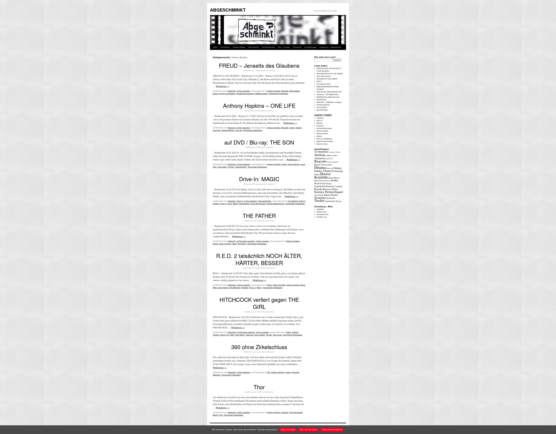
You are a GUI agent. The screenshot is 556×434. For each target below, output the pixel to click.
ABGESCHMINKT (228, 10)
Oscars (323, 183)
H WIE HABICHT (323, 105)
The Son (231, 167)
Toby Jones (277, 335)
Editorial (319, 123)
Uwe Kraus (272, 70)
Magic (235, 203)
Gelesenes (320, 125)
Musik (323, 181)
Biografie (285, 91)
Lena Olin (217, 130)
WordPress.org (322, 217)
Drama (215, 93)
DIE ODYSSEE (322, 110)
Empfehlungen (310, 47)
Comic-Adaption (332, 162)
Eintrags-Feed (321, 211)
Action (269, 285)
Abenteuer (322, 151)
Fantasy (338, 168)
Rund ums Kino (322, 144)
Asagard (284, 412)
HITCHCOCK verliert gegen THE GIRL (259, 302)
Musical (317, 180)
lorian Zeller (222, 167)
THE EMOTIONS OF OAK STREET (330, 73)
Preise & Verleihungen (324, 138)
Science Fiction (324, 192)
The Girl (269, 335)
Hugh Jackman (294, 164)
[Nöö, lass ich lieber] (552, 429)
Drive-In (240, 201)
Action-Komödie (279, 285)
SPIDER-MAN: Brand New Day (328, 97)
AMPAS (335, 156)
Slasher (320, 195)
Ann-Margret (293, 201)
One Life (238, 130)
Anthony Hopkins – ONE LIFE (259, 105)
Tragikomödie (330, 201)
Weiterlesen (222, 86)
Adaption (328, 155)
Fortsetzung (337, 171)
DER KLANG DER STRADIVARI (329, 92)
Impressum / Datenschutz (330, 47)
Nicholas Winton (227, 130)
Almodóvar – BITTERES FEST (328, 94)
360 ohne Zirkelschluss (259, 347)
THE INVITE (321, 99)
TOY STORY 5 (322, 107)
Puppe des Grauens (258, 203)
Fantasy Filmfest (322, 171)
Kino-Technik (253, 47)
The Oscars (225, 47)
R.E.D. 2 (252, 287)
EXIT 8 (319, 81)
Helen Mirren (240, 335)
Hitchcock (250, 335)
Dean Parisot (223, 287)
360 (268, 372)
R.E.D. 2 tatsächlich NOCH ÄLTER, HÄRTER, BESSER (259, 259)
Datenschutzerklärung (332, 429)
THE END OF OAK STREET (327, 79)
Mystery (328, 181)
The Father (241, 243)
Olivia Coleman (225, 243)
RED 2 (259, 287)
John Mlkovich (234, 287)
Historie (299, 127)
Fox (227, 335)
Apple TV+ (329, 158)
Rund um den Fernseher (325, 141)
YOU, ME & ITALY (324, 76)
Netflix (334, 180)
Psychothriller (244, 203)
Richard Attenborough (275, 203)
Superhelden (330, 198)
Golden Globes (239, 47)
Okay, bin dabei (288, 429)
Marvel (215, 415)
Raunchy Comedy (334, 186)
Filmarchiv (297, 47)
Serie (316, 195)
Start (215, 47)
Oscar (234, 243)
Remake (318, 189)
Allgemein (232, 91)
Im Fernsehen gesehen (246, 241)
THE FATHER (259, 215)
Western (338, 201)
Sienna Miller (260, 335)
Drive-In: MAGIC (259, 179)
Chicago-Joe (269, 392)
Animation (319, 158)
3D (315, 151)
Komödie (244, 287)
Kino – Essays (284, 47)
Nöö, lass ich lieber (308, 429)
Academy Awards (334, 152)
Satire (335, 189)
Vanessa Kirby (241, 167)
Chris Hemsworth (296, 412)
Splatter (327, 194)
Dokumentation (326, 164)
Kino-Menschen (268, 47)
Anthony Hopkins (274, 91)
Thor (259, 387)
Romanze (327, 189)
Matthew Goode (261, 93)
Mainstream (271, 184)
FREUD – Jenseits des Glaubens (259, 65)
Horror (229, 203)
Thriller (319, 200)
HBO (232, 335)
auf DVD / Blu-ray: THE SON (259, 142)
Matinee (319, 136)
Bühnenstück (294, 91)
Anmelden (320, 209)
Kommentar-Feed (322, 214)
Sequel (338, 192)
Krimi (331, 177)
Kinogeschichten (264, 201)
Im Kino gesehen (243, 91)
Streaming (319, 197)
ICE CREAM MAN (324, 84)
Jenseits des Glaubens (245, 93)
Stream (334, 194)
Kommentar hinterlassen (278, 93)
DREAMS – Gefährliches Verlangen (329, 102)
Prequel (328, 183)
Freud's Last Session (227, 93)
